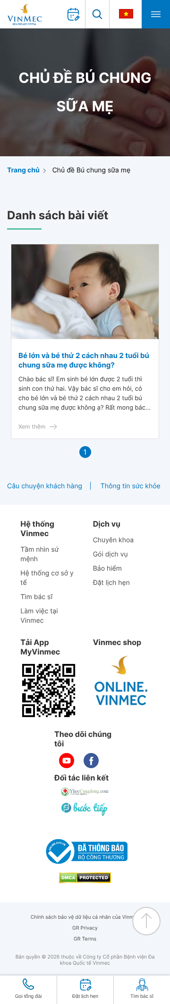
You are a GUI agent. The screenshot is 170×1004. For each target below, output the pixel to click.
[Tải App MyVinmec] (48, 690)
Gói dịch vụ (110, 554)
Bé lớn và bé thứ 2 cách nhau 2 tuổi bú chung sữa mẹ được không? (83, 360)
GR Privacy (85, 928)
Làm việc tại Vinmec (39, 616)
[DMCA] (85, 877)
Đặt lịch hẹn (111, 583)
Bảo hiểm (107, 569)
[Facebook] (91, 760)
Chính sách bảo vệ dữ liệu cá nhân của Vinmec (85, 917)
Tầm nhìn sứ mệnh (39, 554)
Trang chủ (23, 170)
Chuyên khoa (113, 540)
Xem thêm (31, 426)
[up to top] (146, 921)
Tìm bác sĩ (36, 597)
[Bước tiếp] (85, 808)
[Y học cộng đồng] (85, 792)
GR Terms (85, 939)
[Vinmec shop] (121, 681)
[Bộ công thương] (85, 851)
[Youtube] (66, 760)
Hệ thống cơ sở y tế (47, 578)
